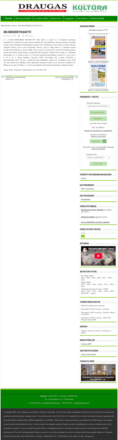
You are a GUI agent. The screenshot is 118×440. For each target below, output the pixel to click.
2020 (88, 278)
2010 (100, 291)
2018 (99, 278)
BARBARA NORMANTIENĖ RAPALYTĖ (15, 77)
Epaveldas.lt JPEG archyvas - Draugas (95, 309)
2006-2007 (85, 293)
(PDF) (98, 30)
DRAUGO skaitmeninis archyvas (93, 306)
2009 (106, 291)
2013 (83, 291)
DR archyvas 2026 (23, 18)
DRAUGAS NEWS (97, 18)
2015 (83, 280)
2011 (94, 291)
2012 (88, 291)
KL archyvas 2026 (41, 18)
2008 (111, 291)
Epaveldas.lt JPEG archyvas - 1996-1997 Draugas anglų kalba (96, 319)
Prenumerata (82, 18)
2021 (83, 278)
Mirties (14, 26)
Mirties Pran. (56, 18)
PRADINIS (8, 18)
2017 (104, 278)
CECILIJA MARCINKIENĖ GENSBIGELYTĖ (64, 77)
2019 (93, 278)
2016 (110, 278)
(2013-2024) (94, 217)
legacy (93, 293)
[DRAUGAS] (59, 7)
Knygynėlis (69, 18)
